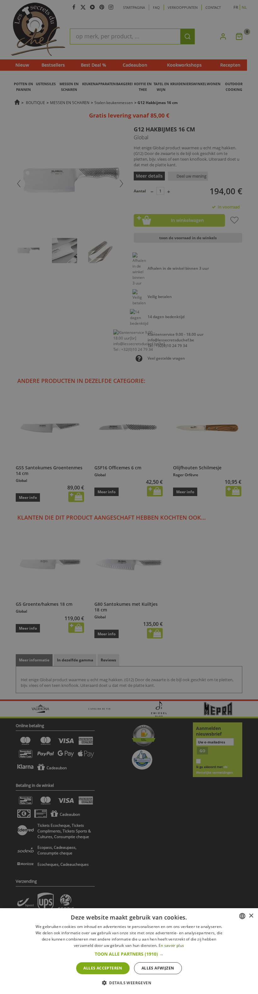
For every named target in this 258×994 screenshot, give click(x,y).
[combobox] (242, 916)
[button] (129, 954)
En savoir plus (171, 945)
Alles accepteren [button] (102, 968)
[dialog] (129, 951)
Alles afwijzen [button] (158, 968)
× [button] (251, 916)
